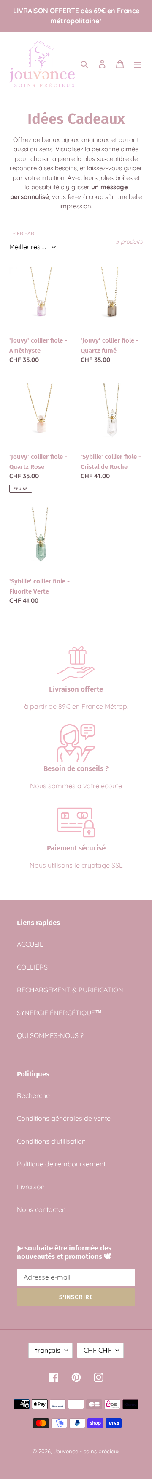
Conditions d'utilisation (51, 1141)
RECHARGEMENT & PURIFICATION (70, 990)
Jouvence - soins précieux (86, 1451)
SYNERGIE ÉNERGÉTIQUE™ (59, 1012)
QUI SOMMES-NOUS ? (50, 1035)
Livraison (31, 1186)
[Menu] (138, 63)
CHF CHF (97, 1350)
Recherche (33, 1095)
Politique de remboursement (61, 1164)
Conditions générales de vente (64, 1118)
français (47, 1350)
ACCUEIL (30, 944)
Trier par (21, 233)
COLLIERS (32, 967)
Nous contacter (41, 1209)
